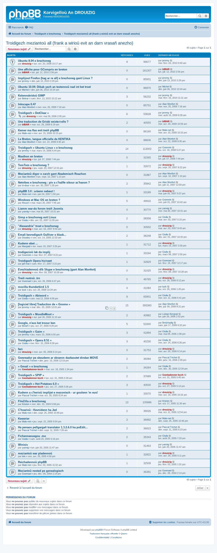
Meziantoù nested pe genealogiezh (41, 470)
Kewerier (23, 418)
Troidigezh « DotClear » (33, 113)
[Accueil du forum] (25, 14)
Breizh (25, 326)
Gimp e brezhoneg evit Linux (37, 217)
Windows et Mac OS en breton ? (39, 200)
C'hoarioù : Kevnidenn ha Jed (37, 410)
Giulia (25, 220)
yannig (25, 211)
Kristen (25, 404)
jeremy (165, 60)
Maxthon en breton (30, 156)
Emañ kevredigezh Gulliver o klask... (42, 234)
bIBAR (25, 72)
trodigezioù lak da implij (34, 252)
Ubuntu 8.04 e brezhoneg (34, 60)
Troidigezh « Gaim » (31, 331)
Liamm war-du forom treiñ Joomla (40, 208)
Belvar (25, 98)
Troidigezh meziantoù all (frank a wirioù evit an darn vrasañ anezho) (69, 43)
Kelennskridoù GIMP (31, 95)
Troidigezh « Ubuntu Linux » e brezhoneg (45, 147)
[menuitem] (29, 27)
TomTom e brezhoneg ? (33, 165)
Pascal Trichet (29, 360)
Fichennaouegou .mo (32, 436)
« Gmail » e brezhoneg (33, 366)
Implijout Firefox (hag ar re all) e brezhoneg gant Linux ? (55, 78)
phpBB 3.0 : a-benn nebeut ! (36, 191)
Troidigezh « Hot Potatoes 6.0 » (38, 383)
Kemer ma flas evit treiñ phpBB (38, 130)
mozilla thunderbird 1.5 (33, 286)
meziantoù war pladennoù (35, 453)
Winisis (23, 444)
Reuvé (25, 203)
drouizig (26, 63)
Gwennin (166, 147)
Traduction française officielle (104, 533)
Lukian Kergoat (170, 314)
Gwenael (166, 260)
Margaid (26, 246)
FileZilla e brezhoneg (32, 401)
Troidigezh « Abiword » (33, 295)
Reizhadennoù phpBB (32, 462)
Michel (25, 89)
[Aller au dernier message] (171, 60)
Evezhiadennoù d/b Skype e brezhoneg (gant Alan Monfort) (57, 269)
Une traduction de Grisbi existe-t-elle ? (43, 121)
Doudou (26, 237)
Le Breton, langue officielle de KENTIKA (44, 139)
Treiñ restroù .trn (29, 278)
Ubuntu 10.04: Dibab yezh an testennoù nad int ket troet (54, 86)
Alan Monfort (28, 107)
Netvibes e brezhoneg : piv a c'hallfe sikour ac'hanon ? (54, 182)
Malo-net (26, 133)
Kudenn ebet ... (28, 243)
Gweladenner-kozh (32, 369)
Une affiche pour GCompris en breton (42, 69)
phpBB (98, 530)
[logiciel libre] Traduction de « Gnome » (44, 304)
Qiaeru (124, 533)
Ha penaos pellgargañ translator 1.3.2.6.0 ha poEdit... (53, 427)
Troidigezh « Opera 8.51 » (34, 340)
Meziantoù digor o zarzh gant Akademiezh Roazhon (52, 173)
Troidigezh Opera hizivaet (35, 260)
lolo (23, 456)
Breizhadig (167, 322)
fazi (20, 349)
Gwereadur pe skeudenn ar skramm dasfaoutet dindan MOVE (58, 357)
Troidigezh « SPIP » (31, 375)
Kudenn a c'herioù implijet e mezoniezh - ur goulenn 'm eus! (58, 392)
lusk (24, 289)
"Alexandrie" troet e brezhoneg (38, 226)
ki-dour (25, 185)
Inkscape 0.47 (27, 104)
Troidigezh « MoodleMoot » (36, 314)
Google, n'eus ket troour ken (36, 323)
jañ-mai (25, 263)
